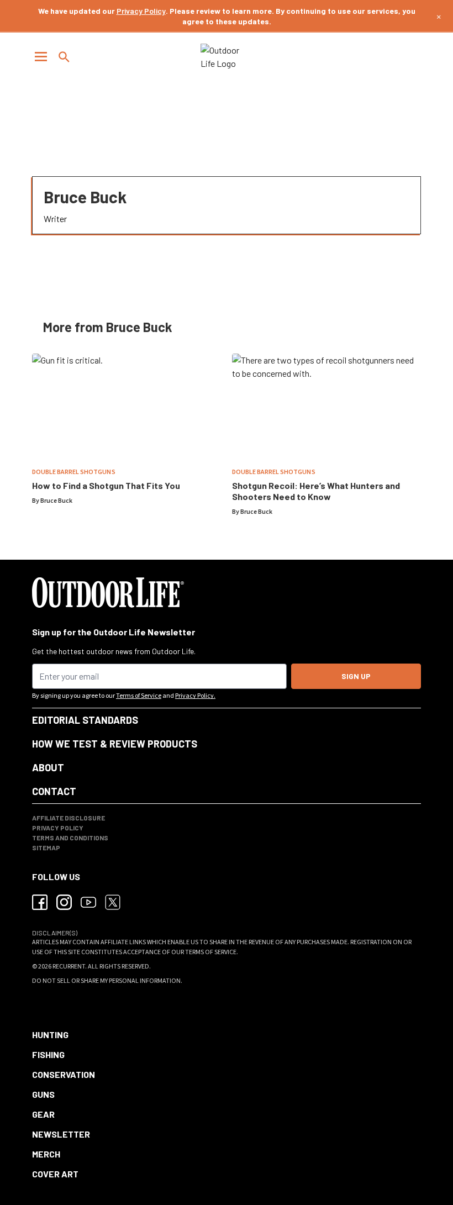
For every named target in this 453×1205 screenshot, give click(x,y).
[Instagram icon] (64, 902)
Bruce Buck (56, 501)
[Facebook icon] (40, 902)
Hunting (50, 1034)
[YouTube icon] (88, 902)
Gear (43, 1114)
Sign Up (356, 676)
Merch (46, 1154)
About (48, 767)
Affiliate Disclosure (68, 818)
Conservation (63, 1074)
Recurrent (68, 966)
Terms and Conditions (70, 837)
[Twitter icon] (112, 902)
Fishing (48, 1054)
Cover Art (55, 1174)
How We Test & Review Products (114, 744)
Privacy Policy (141, 10)
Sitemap (46, 847)
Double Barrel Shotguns (73, 472)
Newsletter (61, 1134)
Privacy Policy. (195, 696)
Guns (43, 1094)
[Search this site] (64, 56)
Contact (54, 791)
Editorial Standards (85, 720)
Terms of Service (138, 696)
